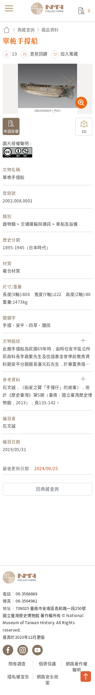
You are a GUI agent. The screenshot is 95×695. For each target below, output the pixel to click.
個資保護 (47, 663)
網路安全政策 (48, 679)
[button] (10, 53)
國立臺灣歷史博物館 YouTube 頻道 (37, 650)
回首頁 (7, 30)
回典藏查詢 (47, 489)
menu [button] (9, 8)
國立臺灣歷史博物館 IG (22, 650)
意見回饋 (39, 53)
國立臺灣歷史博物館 (21, 577)
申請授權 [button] (11, 131)
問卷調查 (17, 663)
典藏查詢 (26, 29)
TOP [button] (85, 676)
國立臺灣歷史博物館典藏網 (49, 8)
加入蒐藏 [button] (69, 53)
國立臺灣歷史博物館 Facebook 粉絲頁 (8, 650)
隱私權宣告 (18, 676)
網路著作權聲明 (77, 667)
